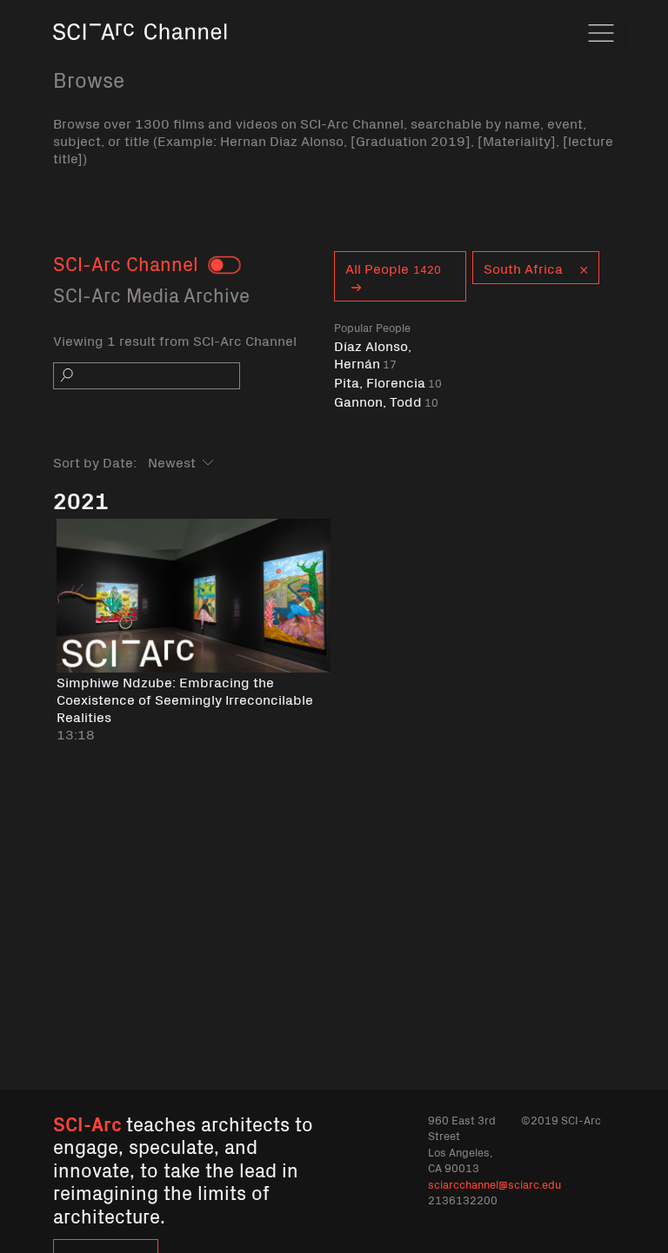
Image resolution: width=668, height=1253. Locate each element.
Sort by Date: (95, 461)
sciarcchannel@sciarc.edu (494, 1184)
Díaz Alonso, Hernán (372, 354)
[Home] (140, 56)
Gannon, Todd (386, 401)
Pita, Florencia (388, 382)
